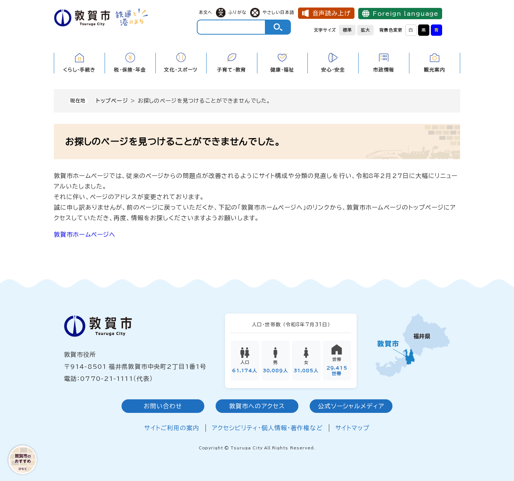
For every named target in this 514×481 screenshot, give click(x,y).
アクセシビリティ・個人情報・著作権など (267, 428)
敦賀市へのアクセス (257, 406)
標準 (347, 30)
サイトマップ (352, 428)
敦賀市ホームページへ (85, 234)
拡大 (365, 30)
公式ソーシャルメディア (351, 406)
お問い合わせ (163, 406)
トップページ (112, 101)
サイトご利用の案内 (171, 428)
